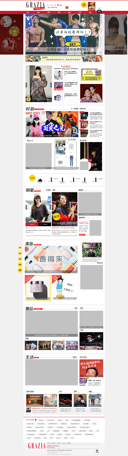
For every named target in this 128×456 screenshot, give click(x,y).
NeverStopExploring (75, 423)
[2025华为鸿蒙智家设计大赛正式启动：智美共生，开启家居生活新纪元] (58, 90)
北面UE (28, 438)
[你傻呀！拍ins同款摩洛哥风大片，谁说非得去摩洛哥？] (63, 61)
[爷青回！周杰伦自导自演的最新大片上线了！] (84, 166)
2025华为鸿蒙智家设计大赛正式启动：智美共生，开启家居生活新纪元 (71, 84)
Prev (26, 85)
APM (98, 430)
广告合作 (63, 443)
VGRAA (94, 423)
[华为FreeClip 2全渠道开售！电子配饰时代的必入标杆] (58, 79)
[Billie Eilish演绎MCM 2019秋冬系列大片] (84, 128)
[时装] (34, 109)
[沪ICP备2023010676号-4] (52, 450)
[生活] (31, 357)
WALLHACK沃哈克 (39, 427)
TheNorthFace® (78, 434)
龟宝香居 (60, 420)
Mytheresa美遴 (82, 430)
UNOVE (51, 434)
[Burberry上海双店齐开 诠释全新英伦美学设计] (84, 136)
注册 (51, 5)
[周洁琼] (38, 209)
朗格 (51, 438)
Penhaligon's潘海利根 (31, 430)
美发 (20, 259)
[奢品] (34, 309)
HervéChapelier (51, 420)
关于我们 (49, 443)
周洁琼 (27, 228)
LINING (41, 430)
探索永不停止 (64, 423)
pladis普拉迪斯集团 (76, 420)
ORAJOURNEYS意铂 (84, 427)
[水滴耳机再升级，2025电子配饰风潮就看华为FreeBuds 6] (58, 101)
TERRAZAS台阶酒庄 (72, 427)
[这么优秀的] (39, 83)
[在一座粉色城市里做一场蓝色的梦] (51, 384)
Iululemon (41, 420)
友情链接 (68, 443)
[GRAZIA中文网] (35, 6)
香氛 (20, 270)
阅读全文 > (82, 234)
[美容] (33, 244)
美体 (20, 264)
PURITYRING (37, 438)
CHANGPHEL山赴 (30, 434)
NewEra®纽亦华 (41, 423)
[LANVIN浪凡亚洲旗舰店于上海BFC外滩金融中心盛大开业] (84, 119)
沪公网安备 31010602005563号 (65, 450)
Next (51, 85)
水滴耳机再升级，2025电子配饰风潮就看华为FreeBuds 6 (71, 95)
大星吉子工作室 (30, 423)
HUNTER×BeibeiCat (53, 423)
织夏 (45, 438)
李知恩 (65, 438)
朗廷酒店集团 (56, 430)
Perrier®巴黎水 (60, 427)
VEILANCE (68, 434)
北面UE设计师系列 (89, 434)
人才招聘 (58, 443)
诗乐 (48, 430)
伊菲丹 (73, 430)
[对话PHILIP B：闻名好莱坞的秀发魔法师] (92, 257)
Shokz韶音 (29, 427)
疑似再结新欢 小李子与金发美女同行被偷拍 (63, 228)
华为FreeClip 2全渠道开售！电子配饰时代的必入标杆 (71, 73)
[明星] (32, 190)
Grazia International (51, 447)
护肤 (20, 247)
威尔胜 (91, 430)
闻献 (67, 420)
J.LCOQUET (50, 427)
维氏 (72, 438)
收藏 (55, 5)
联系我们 (53, 443)
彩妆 (20, 253)
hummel (58, 438)
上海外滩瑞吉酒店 (42, 434)
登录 (48, 5)
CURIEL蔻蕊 (87, 420)
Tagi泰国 (59, 434)
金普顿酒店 (66, 430)
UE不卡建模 (86, 423)
